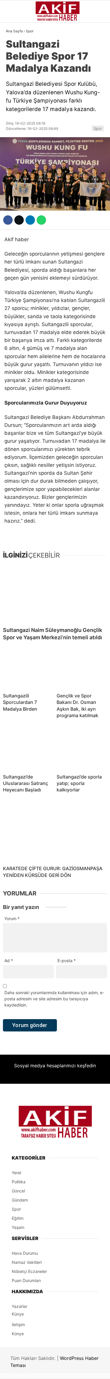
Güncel (17, 60)
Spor (14, 107)
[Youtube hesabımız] (70, 1369)
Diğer (15, 179)
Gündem (17, 48)
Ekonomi (18, 84)
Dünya (15, 95)
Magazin (18, 119)
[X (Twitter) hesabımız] (35, 1369)
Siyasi (15, 72)
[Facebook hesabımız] (18, 1369)
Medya (15, 131)
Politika (18, 155)
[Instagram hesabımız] (52, 1369)
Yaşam (16, 143)
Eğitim (16, 167)
